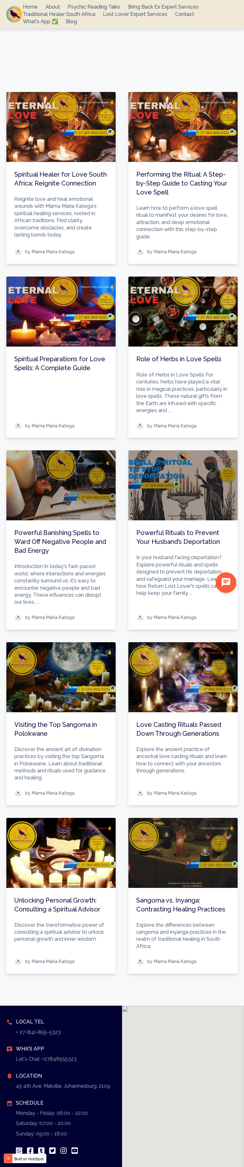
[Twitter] (52, 1150)
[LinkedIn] (41, 1150)
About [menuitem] (52, 7)
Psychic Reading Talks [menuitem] (94, 7)
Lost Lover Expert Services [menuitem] (135, 14)
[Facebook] (30, 1150)
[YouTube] (74, 1150)
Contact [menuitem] (184, 14)
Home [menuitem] (30, 7)
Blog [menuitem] (71, 21)
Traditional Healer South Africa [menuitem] (59, 14)
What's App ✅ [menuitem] (40, 21)
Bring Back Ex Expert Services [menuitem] (163, 7)
